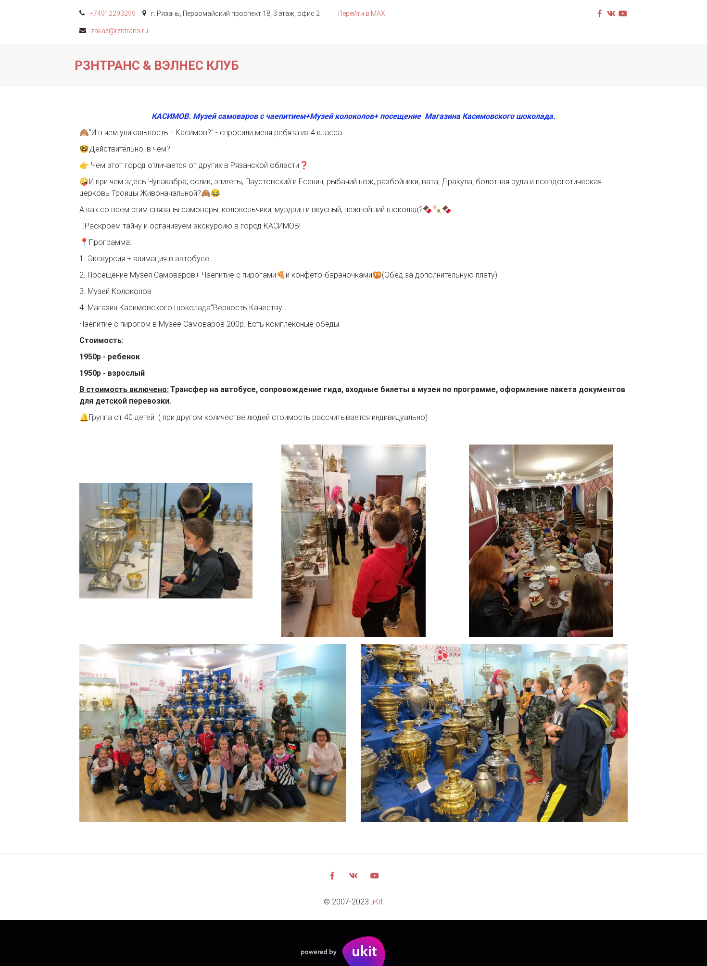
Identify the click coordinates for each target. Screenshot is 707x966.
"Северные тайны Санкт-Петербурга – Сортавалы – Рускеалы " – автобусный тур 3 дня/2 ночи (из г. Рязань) (416, 65)
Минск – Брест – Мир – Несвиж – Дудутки (156, 65)
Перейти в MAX (361, 13)
